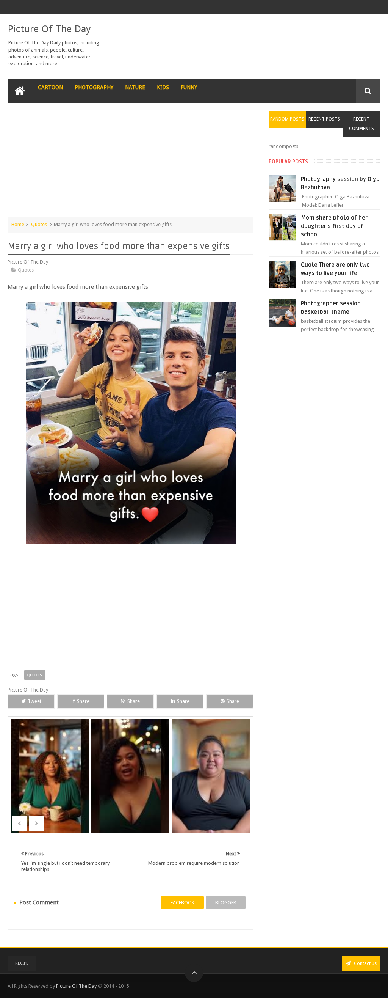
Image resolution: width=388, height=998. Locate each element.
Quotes (39, 224)
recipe (21, 963)
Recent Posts (324, 119)
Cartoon (50, 87)
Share (83, 701)
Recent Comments (361, 123)
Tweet (34, 701)
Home (17, 224)
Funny (189, 87)
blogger (225, 902)
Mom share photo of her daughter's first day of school (334, 226)
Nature (135, 87)
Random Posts (287, 119)
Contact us (365, 963)
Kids (163, 87)
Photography (94, 87)
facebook (182, 902)
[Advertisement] (130, 164)
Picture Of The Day (49, 29)
